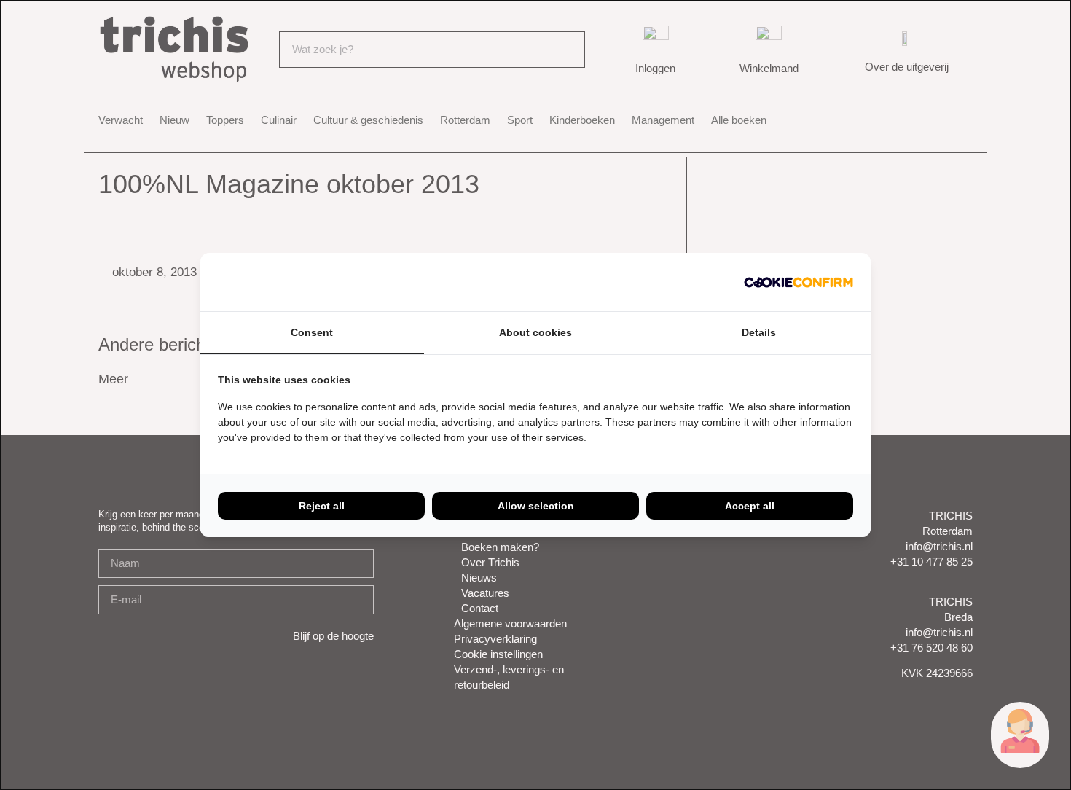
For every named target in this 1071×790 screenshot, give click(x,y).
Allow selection (536, 506)
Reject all (322, 506)
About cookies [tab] (535, 332)
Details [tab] (759, 332)
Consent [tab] (312, 332)
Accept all (749, 506)
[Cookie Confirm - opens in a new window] (798, 282)
